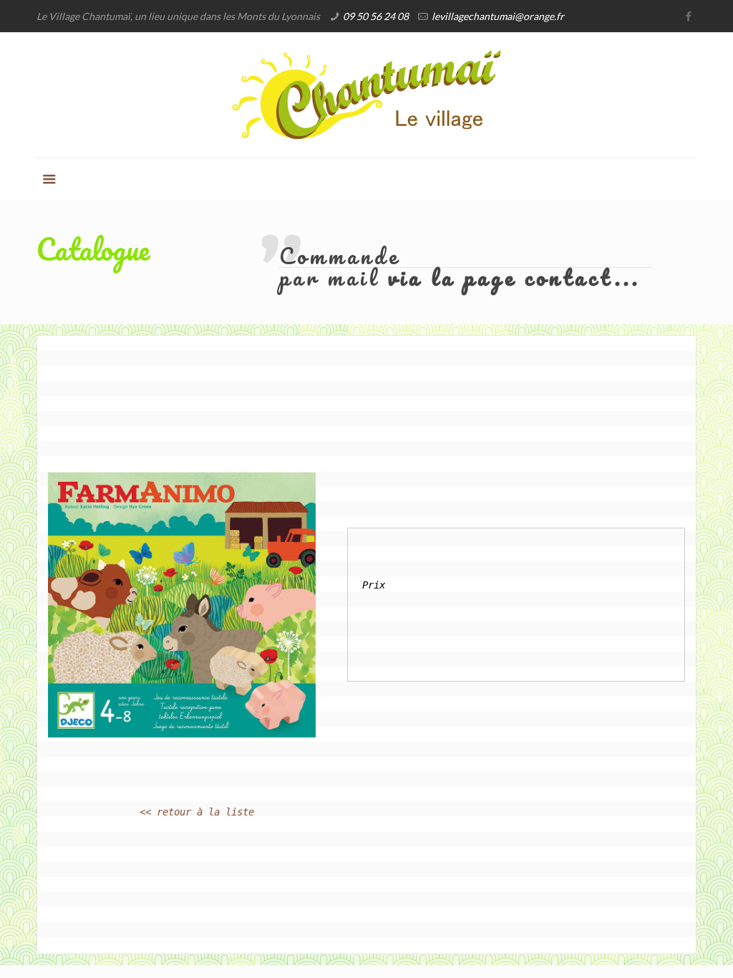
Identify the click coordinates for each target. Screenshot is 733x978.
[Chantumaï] (366, 95)
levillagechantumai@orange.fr (498, 16)
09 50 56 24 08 (376, 16)
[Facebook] (688, 15)
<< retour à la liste (197, 812)
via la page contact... (514, 277)
